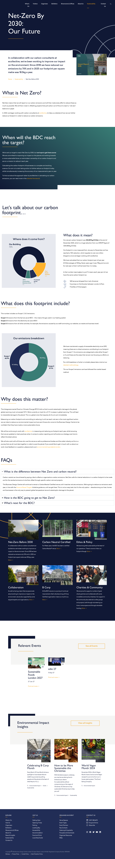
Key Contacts (63, 828)
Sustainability (91, 4)
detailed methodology (70, 365)
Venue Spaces (63, 820)
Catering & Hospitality (66, 830)
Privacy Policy (15, 854)
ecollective (43, 113)
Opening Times (37, 823)
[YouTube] (97, 832)
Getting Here (36, 820)
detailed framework (33, 178)
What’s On (27, 5)
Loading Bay (36, 828)
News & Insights (10, 835)
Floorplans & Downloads (66, 833)
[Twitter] (93, 832)
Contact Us (103, 5)
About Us (80, 4)
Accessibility (36, 830)
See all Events (92, 646)
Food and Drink (37, 835)
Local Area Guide (37, 838)
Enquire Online (93, 823)
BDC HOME (7, 5)
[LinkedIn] (100, 832)
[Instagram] (87, 832)
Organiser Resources (65, 835)
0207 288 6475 (93, 820)
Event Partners (63, 825)
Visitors (35, 4)
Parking (34, 825)
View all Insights (85, 723)
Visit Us (7, 823)
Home (10, 79)
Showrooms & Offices (67, 4)
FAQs (61, 838)
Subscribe (92, 825)
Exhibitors (54, 4)
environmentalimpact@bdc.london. (49, 447)
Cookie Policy (25, 854)
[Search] (110, 4)
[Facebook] (90, 832)
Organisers (44, 4)
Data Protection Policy (37, 854)
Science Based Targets (24, 487)
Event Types (63, 823)
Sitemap (7, 854)
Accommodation (37, 833)
